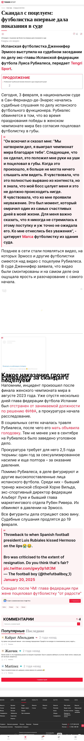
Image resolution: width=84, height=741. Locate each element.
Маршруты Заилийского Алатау (67, 715)
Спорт (23, 705)
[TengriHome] (42, 738)
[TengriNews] (8, 738)
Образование (78, 708)
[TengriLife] (59, 738)
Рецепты (13, 718)
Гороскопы (13, 716)
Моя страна (67, 705)
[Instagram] (82, 725)
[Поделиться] (81, 34)
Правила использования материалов (28, 732)
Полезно (13, 710)
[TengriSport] (25, 738)
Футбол (4, 607)
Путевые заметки (68, 710)
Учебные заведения (77, 711)
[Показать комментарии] (74, 34)
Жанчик (11, 651)
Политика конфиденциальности (26, 734)
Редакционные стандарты (21, 727)
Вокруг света (67, 708)
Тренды (23, 710)
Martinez (11, 666)
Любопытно (14, 713)
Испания (11, 607)
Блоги (54, 710)
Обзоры (55, 713)
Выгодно (13, 708)
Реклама (22, 724)
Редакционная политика (6, 727)
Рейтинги (2, 716)
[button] (75, 738)
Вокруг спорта (25, 708)
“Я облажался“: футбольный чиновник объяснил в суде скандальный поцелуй (25, 81)
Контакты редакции (12, 724)
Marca (27, 236)
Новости (2, 705)
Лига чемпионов (25, 713)
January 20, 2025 (19, 579)
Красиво (13, 705)
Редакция (35, 724)
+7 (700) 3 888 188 (73, 727)
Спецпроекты (3, 713)
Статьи (2, 708)
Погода (2, 710)
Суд (17, 607)
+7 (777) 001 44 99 (74, 724)
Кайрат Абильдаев (19, 637)
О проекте (2, 724)
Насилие (23, 607)
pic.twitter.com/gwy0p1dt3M (29, 568)
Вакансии (28, 724)
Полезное (55, 708)
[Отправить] (78, 623)
